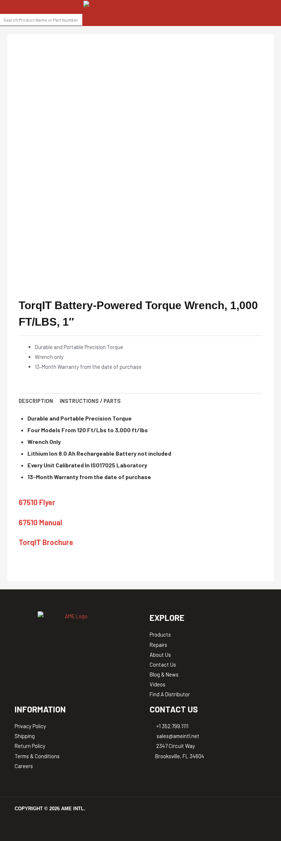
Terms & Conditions (37, 756)
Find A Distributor (170, 694)
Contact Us (163, 664)
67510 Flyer (37, 502)
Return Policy (30, 745)
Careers (24, 766)
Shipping (25, 736)
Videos (157, 684)
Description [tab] (36, 400)
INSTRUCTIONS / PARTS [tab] (90, 400)
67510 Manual (40, 522)
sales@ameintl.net (177, 736)
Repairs (158, 644)
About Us (160, 654)
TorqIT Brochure (46, 542)
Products (160, 634)
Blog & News (164, 674)
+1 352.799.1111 (171, 726)
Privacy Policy (30, 726)
